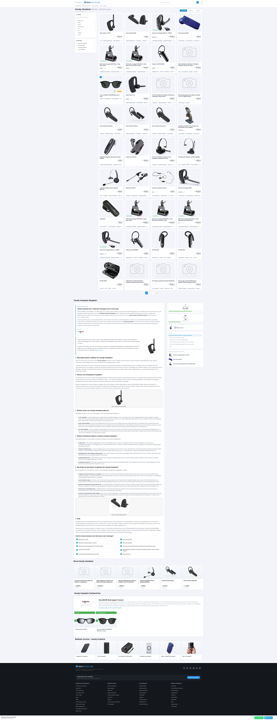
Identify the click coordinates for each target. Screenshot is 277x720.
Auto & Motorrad (80, 690)
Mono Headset (86, 45)
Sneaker (109, 699)
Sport (77, 697)
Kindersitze (173, 699)
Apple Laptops (111, 688)
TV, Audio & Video (80, 692)
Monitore (173, 695)
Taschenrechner (143, 699)
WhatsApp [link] (260, 717)
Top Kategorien (143, 683)
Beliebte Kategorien (176, 683)
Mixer (172, 702)
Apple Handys (174, 704)
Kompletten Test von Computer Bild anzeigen (110, 607)
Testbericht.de (78, 5)
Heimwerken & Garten (81, 702)
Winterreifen (174, 697)
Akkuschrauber (142, 686)
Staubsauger (174, 692)
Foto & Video (79, 695)
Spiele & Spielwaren (80, 706)
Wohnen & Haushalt (80, 704)
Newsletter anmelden (193, 677)
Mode (77, 699)
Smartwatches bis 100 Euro (114, 702)
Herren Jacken (142, 692)
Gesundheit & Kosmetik (81, 708)
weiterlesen (100, 350)
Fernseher (173, 686)
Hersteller (78, 14)
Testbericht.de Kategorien (82, 683)
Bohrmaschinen (143, 688)
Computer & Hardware (81, 686)
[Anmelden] (201, 2)
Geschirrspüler (174, 690)
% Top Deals (174, 706)
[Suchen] (197, 2)
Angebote (191, 10)
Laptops (141, 697)
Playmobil (110, 690)
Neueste (198, 10)
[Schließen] (275, 718)
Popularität (183, 10)
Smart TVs (110, 697)
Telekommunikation (86, 5)
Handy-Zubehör (95, 5)
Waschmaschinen (143, 704)
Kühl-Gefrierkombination (177, 688)
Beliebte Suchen (112, 683)
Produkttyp (79, 40)
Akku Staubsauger (112, 686)
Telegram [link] (269, 717)
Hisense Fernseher (112, 692)
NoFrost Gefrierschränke (113, 695)
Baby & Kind (79, 711)
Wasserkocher (142, 702)
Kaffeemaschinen (143, 690)
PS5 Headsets (111, 704)
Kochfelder (141, 695)
